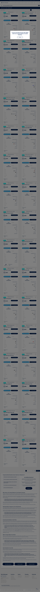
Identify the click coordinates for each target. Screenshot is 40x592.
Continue (20, 37)
